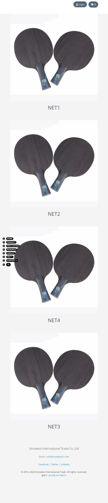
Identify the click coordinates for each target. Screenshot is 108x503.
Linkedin (65, 464)
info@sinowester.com (57, 456)
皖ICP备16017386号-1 (58, 475)
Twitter (54, 464)
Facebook (43, 464)
